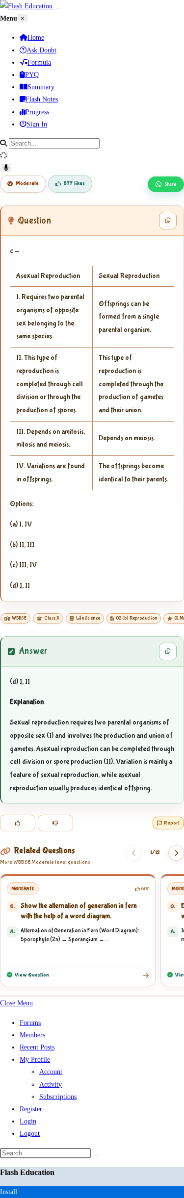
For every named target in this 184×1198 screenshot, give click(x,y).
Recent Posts (37, 1047)
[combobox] (54, 143)
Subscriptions (58, 1096)
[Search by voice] (6, 168)
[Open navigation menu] (57, 8)
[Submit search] (96, 1155)
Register (31, 1109)
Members (32, 1035)
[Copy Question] (168, 220)
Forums (30, 1022)
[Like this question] (17, 823)
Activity (50, 1084)
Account (50, 1071)
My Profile (35, 1059)
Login (28, 1121)
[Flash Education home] (27, 6)
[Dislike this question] (55, 823)
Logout (30, 1133)
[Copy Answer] (168, 651)
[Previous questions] (134, 853)
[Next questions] (176, 853)
